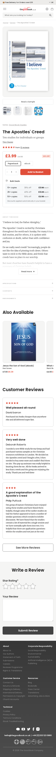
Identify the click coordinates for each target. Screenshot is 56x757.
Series (12, 23)
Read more (26, 271)
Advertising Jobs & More (39, 696)
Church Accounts (11, 699)
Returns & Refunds (11, 686)
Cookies (6, 711)
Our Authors (8, 654)
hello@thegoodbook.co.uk (17, 735)
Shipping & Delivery (11, 689)
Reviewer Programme (13, 667)
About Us (7, 650)
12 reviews (24, 147)
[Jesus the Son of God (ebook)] (23, 342)
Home (5, 23)
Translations (33, 692)
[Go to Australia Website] (28, 740)
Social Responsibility (37, 650)
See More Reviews (28, 547)
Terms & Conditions (12, 718)
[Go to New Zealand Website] (34, 740)
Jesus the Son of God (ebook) (18, 366)
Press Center (34, 689)
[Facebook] (33, 728)
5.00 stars (12, 403)
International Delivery (12, 692)
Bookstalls (32, 686)
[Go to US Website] (22, 740)
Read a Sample (28, 101)
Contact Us (8, 682)
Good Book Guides (18, 125)
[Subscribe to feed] (18, 728)
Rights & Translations (12, 670)
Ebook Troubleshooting (13, 721)
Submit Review (28, 630)
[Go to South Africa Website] (40, 740)
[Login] (47, 9)
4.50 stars (8, 147)
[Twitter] (28, 728)
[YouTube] (23, 728)
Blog (30, 682)
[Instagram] (38, 728)
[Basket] (52, 9)
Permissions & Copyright (14, 696)
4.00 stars (11, 488)
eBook (27, 163)
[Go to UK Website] (17, 740)
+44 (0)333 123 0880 (42, 735)
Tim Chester (8, 142)
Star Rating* (10, 580)
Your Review (10, 596)
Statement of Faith (11, 657)
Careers (6, 664)
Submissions (8, 660)
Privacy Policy (9, 714)
